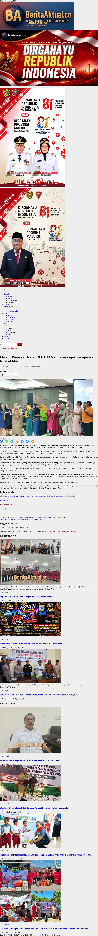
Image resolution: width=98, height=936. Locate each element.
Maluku (10, 296)
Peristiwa (11, 322)
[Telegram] (23, 441)
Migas (6, 851)
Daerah (6, 294)
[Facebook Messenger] (28, 441)
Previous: (33, 517)
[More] (34, 441)
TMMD (6, 339)
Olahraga (11, 319)
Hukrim (6, 305)
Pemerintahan (13, 300)
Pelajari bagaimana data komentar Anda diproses (59, 531)
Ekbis (6, 309)
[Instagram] (18, 441)
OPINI (10, 330)
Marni (4, 601)
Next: (21, 519)
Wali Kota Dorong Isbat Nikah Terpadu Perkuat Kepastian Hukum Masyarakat (34, 808)
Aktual (6, 313)
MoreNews (45, 935)
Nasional (11, 302)
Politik (6, 324)
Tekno (10, 334)
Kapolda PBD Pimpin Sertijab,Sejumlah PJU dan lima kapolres (27, 596)
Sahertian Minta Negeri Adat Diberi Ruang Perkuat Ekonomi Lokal (29, 760)
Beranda (7, 290)
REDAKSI (7, 336)
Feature (6, 326)
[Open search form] (0, 342)
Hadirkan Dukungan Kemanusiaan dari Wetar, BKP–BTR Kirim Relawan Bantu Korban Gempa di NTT (44, 929)
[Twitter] (13, 441)
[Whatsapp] (7, 441)
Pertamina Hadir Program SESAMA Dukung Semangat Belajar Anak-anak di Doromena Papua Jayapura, (45, 855)
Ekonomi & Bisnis (14, 311)
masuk (11, 527)
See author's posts (6, 504)
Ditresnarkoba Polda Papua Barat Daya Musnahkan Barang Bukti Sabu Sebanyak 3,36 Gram (40, 695)
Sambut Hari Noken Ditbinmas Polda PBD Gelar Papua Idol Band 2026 (31, 643)
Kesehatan (11, 317)
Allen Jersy (5, 366)
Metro (6, 292)
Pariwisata (11, 332)
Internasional (8, 307)
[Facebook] (2, 441)
